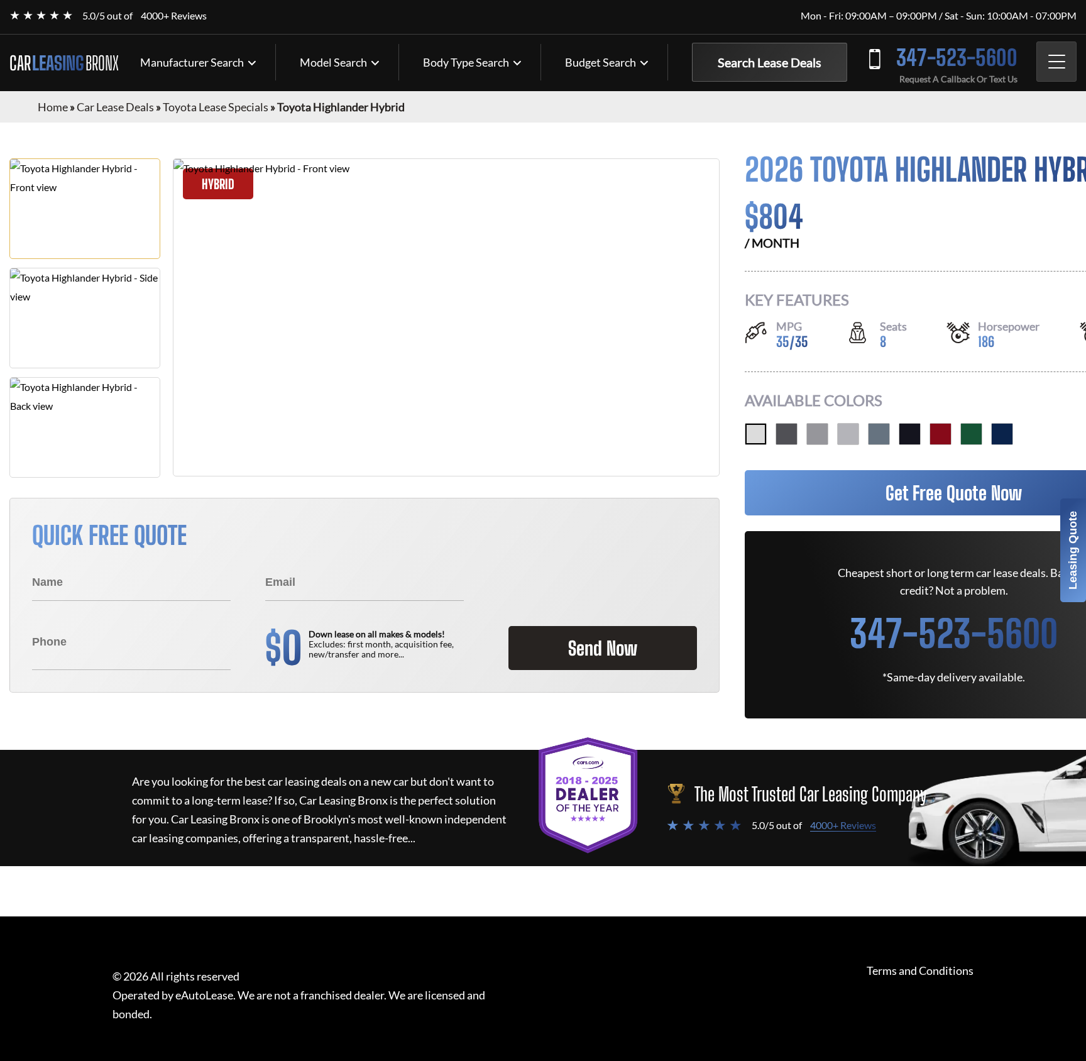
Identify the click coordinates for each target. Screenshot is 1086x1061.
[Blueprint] (1002, 434)
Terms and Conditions (920, 971)
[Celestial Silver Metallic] (848, 434)
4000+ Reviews (174, 15)
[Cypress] (971, 434)
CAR (64, 63)
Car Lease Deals (115, 107)
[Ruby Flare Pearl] (940, 434)
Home (53, 107)
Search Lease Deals (769, 62)
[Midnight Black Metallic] (909, 434)
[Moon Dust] (879, 434)
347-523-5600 (956, 57)
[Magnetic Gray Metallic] (786, 434)
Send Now (602, 648)
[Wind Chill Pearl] (755, 434)
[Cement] (817, 434)
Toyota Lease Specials (215, 107)
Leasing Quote (1073, 550)
